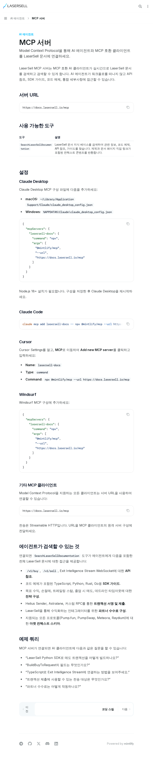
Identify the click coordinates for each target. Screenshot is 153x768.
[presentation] (76, 324)
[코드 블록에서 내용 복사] (127, 107)
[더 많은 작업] (148, 6)
